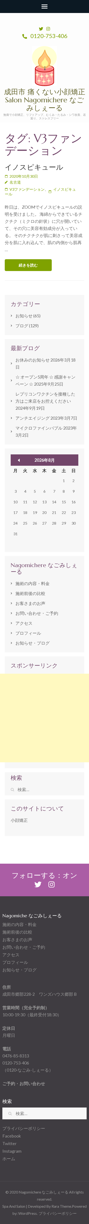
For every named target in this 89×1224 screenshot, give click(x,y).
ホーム (8, 1158)
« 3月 (19, 460)
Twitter (9, 1143)
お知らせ (24, 315)
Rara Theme (61, 1206)
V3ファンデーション (27, 189)
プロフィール (28, 633)
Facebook (11, 1135)
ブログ (21, 325)
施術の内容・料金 (32, 583)
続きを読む (28, 265)
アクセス (24, 623)
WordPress (27, 1213)
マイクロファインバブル (38, 428)
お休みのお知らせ (32, 359)
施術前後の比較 (30, 593)
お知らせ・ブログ (32, 643)
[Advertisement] (44, 718)
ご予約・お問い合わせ (23, 1083)
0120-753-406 (48, 35)
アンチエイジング (32, 418)
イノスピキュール (34, 167)
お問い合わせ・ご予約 (36, 613)
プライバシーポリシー (23, 1128)
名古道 (15, 182)
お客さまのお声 (30, 603)
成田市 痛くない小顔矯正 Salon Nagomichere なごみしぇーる (44, 99)
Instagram (11, 1151)
